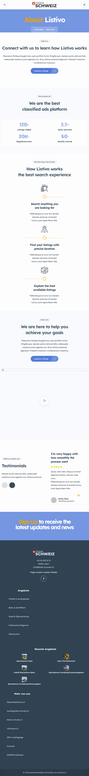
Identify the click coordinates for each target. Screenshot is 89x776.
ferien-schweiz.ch (14, 720)
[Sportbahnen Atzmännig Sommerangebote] (66, 668)
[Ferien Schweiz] (44, 4)
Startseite (39, 29)
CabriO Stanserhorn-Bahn (24, 672)
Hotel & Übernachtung (19, 616)
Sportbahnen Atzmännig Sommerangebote (66, 672)
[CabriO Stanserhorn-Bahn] (24, 668)
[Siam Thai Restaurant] (66, 656)
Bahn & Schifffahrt (17, 608)
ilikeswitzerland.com (16, 702)
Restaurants (14, 634)
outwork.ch (61, 772)
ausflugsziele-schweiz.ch (18, 711)
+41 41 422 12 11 (44, 560)
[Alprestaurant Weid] (24, 656)
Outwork (11, 746)
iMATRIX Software (15, 755)
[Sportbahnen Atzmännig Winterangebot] (24, 679)
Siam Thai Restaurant (66, 661)
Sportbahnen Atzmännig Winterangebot (24, 684)
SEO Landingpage (15, 737)
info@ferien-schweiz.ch (43, 567)
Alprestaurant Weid (24, 661)
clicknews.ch (12, 728)
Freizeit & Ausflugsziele (19, 599)
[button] (44, 400)
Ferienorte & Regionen (19, 625)
